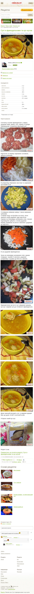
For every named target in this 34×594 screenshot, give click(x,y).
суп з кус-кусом (17, 456)
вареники (7, 17)
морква (3, 89)
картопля (4, 85)
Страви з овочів (20, 33)
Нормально (5, 75)
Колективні (20, 561)
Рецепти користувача (8, 69)
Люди (2, 559)
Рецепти (3, 25)
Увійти (30, 3)
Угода (2, 576)
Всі (18, 559)
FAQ (2, 574)
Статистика (4, 578)
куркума (3, 98)
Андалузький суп (18, 507)
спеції (3, 110)
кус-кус (3, 96)
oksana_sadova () (14, 62)
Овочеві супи (16, 25)
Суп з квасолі (17, 482)
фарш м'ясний (5, 104)
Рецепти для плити (7, 78)
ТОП (18, 566)
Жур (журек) (17, 470)
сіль (2, 100)
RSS (1, 523)
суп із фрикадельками (7, 456)
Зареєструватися (5, 553)
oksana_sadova (17, 462)
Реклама (19, 571)
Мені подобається (7, 459)
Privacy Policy (4, 582)
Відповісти (16, 537)
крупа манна (4, 108)
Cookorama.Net (11, 589)
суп (22, 456)
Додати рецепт (27, 10)
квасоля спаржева (6, 91)
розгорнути (8, 523)
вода (3, 102)
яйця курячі (4, 106)
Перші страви (9, 25)
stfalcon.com (15, 586)
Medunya (5, 536)
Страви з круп (28, 33)
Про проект (4, 571)
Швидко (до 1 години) (7, 72)
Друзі (2, 580)
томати (3, 93)
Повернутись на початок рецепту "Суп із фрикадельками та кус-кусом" (14, 453)
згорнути (4, 523)
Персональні (20, 563)
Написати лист (21, 62)
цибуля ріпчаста (5, 87)
